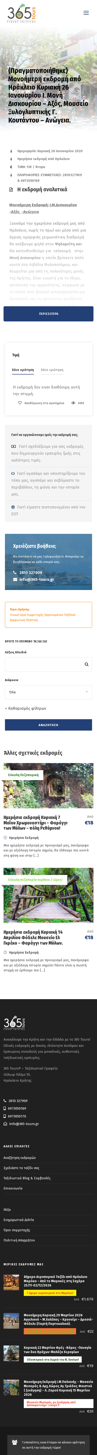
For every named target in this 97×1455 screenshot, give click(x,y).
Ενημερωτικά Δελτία (19, 1220)
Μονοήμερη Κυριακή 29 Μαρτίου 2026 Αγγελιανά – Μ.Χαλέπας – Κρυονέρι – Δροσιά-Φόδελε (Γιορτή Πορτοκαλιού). (58, 1319)
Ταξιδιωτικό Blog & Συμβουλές (27, 1178)
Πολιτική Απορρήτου (19, 1240)
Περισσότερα (48, 314)
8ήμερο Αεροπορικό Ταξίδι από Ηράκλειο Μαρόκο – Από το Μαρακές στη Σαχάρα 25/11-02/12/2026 (55, 1281)
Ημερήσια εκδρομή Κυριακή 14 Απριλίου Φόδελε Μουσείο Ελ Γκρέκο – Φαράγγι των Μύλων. (33, 937)
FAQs (7, 1210)
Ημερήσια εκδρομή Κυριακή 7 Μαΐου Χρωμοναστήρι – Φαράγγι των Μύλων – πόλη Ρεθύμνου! (35, 823)
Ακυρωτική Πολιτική (24, 620)
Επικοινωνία (13, 1188)
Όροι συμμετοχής (17, 1230)
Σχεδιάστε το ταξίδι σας (21, 1168)
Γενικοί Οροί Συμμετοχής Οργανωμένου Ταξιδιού (43, 615)
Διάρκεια (11, 680)
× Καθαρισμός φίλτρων (25, 708)
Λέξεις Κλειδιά (15, 652)
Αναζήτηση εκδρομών (20, 1158)
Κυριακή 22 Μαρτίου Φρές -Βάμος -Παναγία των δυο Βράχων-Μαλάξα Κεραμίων (57, 1349)
